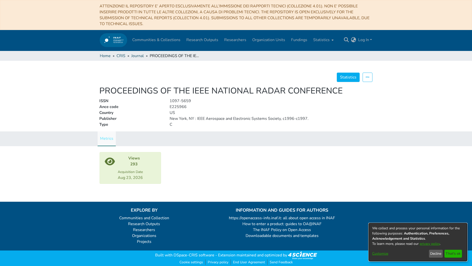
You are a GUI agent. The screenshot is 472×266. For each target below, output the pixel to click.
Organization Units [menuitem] (268, 40)
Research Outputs (144, 224)
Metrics (106, 138)
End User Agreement (249, 262)
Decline (435, 253)
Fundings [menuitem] (299, 40)
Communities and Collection (144, 218)
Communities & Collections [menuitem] (156, 40)
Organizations (144, 235)
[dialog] (418, 242)
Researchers (144, 230)
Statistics (348, 77)
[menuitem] (323, 40)
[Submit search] (346, 40)
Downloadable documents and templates (282, 235)
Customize (380, 253)
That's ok (453, 253)
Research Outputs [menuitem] (202, 40)
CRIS (121, 56)
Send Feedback (281, 262)
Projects (144, 241)
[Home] (113, 40)
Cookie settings (191, 262)
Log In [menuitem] (363, 40)
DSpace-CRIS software (194, 255)
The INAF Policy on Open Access (282, 230)
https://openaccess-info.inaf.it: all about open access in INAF (282, 218)
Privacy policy (218, 262)
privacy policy (430, 243)
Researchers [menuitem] (235, 40)
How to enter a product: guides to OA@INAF (282, 224)
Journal (137, 56)
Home (105, 56)
